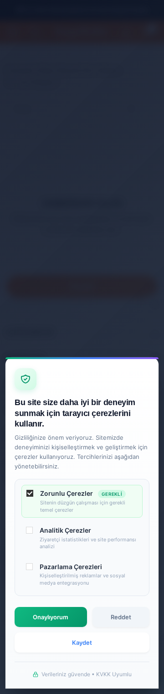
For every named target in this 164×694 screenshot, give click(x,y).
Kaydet (82, 642)
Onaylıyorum (50, 617)
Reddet (121, 617)
